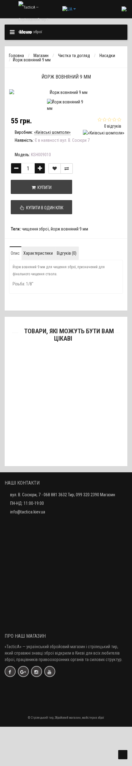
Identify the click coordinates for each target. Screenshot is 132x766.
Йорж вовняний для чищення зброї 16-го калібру (66, 470)
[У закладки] (55, 168)
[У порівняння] (66, 168)
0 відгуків (112, 126)
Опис (15, 253)
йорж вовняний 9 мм (69, 228)
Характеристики (38, 253)
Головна (16, 55)
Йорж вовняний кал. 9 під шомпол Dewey (66, 378)
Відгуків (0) (66, 253)
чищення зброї (35, 228)
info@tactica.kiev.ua (27, 511)
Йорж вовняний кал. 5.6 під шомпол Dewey (66, 439)
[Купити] (51, 371)
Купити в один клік (43, 207)
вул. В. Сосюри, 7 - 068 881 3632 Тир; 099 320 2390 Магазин (62, 494)
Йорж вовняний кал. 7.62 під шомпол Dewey (66, 409)
